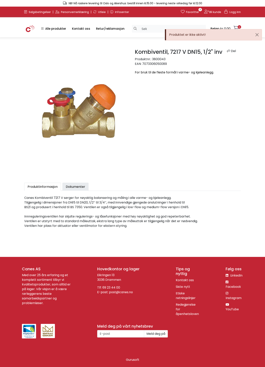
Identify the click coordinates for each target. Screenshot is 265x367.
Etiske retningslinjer (186, 295)
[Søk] (135, 29)
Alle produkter (55, 29)
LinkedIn (235, 275)
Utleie (102, 12)
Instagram (234, 298)
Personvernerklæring (75, 12)
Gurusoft (132, 359)
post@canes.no (121, 292)
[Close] (257, 34)
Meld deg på (155, 333)
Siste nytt (183, 286)
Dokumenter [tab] (75, 186)
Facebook (233, 286)
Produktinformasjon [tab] (43, 186)
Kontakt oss (81, 29)
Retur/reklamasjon (110, 29)
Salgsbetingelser (40, 12)
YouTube (232, 309)
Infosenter (121, 12)
